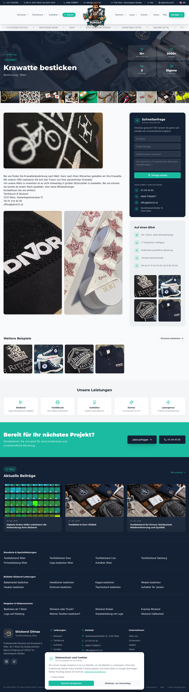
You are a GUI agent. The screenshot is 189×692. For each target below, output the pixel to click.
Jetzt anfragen (140, 439)
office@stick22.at (13, 204)
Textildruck (37, 14)
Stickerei (21, 14)
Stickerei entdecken (170, 338)
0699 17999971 (148, 196)
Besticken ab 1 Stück (15, 609)
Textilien (119, 14)
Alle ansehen (177, 472)
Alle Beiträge (11, 54)
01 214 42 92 (147, 190)
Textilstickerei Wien (14, 558)
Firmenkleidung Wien (15, 562)
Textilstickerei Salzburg (154, 558)
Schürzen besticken (60, 587)
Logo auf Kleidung (14, 613)
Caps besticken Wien (61, 562)
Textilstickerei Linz (105, 558)
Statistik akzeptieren (71, 683)
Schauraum (134, 640)
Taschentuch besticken (108, 587)
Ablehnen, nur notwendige (118, 683)
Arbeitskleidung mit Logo (109, 613)
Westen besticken (151, 582)
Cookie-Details (58, 677)
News (156, 14)
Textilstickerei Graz (60, 558)
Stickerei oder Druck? (62, 609)
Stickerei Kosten (104, 609)
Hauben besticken (14, 587)
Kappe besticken (104, 582)
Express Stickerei (150, 609)
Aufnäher (53, 14)
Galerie (132, 645)
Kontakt (175, 14)
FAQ (151, 2)
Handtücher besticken (62, 582)
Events (144, 14)
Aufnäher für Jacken (152, 587)
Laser (132, 14)
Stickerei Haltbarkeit (152, 613)
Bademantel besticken (16, 582)
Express (70, 15)
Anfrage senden (159, 175)
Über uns (133, 636)
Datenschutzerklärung (95, 671)
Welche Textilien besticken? (65, 613)
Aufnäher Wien (103, 562)
